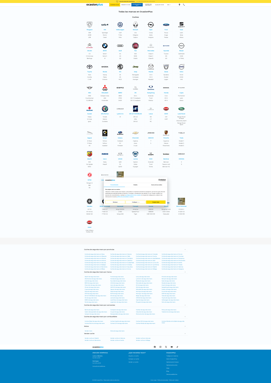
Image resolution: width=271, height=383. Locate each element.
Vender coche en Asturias (143, 338)
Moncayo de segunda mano (144, 291)
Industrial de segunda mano (144, 312)
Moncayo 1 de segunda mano (144, 293)
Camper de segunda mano (92, 314)
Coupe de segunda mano (117, 312)
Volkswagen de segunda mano (170, 300)
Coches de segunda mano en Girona (120, 269)
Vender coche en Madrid (92, 338)
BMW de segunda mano (91, 283)
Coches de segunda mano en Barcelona (96, 267)
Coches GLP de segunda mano (119, 323)
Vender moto (88, 331)
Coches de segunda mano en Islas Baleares (148, 258)
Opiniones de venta (171, 365)
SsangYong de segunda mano (170, 287)
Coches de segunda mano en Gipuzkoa (121, 267)
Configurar (134, 202)
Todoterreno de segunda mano (171, 312)
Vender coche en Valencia (117, 338)
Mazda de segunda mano (143, 281)
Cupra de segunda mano (92, 289)
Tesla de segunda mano (168, 295)
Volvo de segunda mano (168, 302)
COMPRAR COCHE (114, 4)
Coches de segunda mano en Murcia (172, 254)
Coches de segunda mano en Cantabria (121, 258)
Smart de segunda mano (169, 285)
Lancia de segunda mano (117, 298)
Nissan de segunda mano (143, 295)
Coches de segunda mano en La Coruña (147, 262)
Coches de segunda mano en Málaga (146, 269)
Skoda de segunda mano (169, 283)
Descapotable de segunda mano (119, 314)
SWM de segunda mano (168, 293)
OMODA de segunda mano (143, 298)
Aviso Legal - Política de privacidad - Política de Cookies (164, 380)
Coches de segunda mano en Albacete (95, 256)
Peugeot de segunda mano (144, 302)
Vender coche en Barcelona (92, 340)
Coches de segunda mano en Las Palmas (147, 264)
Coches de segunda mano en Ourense (172, 256)
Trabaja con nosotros (172, 356)
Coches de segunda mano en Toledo (172, 264)
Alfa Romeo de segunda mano (93, 278)
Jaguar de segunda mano (117, 289)
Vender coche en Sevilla (117, 340)
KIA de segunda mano (116, 295)
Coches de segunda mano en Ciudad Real (122, 262)
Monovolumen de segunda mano (145, 314)
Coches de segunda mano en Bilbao (95, 269)
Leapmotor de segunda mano (118, 302)
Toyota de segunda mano (169, 298)
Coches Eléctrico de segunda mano (95, 323)
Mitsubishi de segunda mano (144, 289)
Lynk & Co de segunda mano (144, 278)
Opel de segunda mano (142, 300)
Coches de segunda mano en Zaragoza (173, 269)
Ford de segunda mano (117, 276)
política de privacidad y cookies (125, 196)
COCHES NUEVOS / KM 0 (137, 5)
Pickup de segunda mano (169, 309)
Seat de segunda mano (168, 281)
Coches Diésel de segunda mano (94, 321)
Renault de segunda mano (169, 278)
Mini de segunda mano (142, 287)
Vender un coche (133, 362)
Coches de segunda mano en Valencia (172, 267)
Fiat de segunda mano (91, 302)
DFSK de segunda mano (91, 293)
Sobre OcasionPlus (171, 359)
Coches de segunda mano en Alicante (95, 258)
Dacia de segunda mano (91, 291)
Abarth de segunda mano (92, 276)
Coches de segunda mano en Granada (147, 254)
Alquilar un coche (134, 356)
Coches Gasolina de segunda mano (120, 321)
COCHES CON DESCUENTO (148, 5)
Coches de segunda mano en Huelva (146, 256)
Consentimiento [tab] (114, 184)
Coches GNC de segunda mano (145, 321)
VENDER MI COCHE (125, 4)
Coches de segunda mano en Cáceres (121, 254)
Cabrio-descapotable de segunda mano (96, 312)
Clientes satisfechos (171, 374)
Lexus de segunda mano (143, 276)
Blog (167, 371)
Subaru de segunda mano (169, 289)
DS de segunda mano (91, 298)
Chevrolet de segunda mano (93, 285)
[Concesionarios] (179, 4)
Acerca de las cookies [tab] (156, 184)
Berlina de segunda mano (92, 309)
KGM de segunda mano (117, 293)
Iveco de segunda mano (117, 285)
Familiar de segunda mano (143, 309)
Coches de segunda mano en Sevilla (172, 262)
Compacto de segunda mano (118, 309)
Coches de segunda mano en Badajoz (95, 264)
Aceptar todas (155, 202)
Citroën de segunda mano (92, 287)
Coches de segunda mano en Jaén (145, 260)
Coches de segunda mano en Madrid (146, 267)
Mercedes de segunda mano (144, 283)
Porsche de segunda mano (169, 276)
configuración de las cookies (133, 195)
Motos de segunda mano (117, 331)
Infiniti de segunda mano (117, 283)
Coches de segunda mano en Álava (94, 254)
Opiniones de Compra (172, 362)
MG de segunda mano (142, 285)
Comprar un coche (134, 359)
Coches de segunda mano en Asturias (95, 262)
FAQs (167, 368)
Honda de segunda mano (117, 278)
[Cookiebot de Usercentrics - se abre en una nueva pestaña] (159, 180)
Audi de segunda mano (91, 281)
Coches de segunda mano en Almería (95, 260)
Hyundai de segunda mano (118, 281)
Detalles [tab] (136, 184)
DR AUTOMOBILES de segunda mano (95, 295)
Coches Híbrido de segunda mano (145, 323)
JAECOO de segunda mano (118, 287)
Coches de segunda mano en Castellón (121, 260)
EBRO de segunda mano (92, 300)
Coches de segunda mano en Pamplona (173, 258)
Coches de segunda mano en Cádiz (120, 256)
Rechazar (115, 202)
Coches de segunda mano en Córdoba (121, 264)
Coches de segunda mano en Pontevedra (173, 260)
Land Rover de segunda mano (118, 300)
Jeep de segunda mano (117, 291)
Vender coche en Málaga (143, 340)
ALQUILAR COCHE (159, 4)
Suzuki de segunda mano (169, 291)
